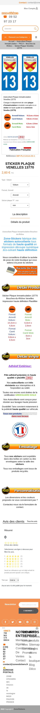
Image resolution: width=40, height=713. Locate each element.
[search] (35, 28)
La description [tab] (20, 214)
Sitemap (34, 644)
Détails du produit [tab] (20, 222)
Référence (11, 156)
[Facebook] (5, 622)
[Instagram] (34, 622)
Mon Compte (30, 8)
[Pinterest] (27, 622)
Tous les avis (32, 521)
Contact (20, 660)
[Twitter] (12, 622)
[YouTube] (20, 622)
